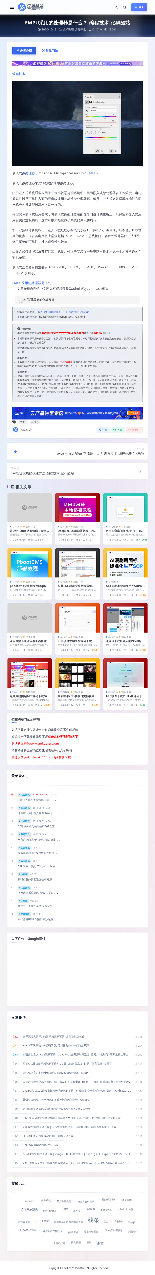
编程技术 (18, 74)
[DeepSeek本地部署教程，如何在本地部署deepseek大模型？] (77, 507)
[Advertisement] (77, 974)
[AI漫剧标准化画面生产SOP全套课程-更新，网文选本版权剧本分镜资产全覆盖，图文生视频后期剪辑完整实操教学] (125, 562)
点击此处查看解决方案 (63, 736)
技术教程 (68, 29)
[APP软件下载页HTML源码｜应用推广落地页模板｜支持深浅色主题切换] (125, 673)
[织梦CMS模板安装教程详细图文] (77, 562)
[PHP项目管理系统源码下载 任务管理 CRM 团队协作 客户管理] (77, 618)
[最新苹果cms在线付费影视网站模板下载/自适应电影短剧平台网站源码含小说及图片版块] (77, 673)
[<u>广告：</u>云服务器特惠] (77, 413)
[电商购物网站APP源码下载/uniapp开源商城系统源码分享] (29, 673)
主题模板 (65, 692)
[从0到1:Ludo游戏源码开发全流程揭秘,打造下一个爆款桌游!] (29, 507)
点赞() (136, 429)
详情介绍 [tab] (26, 50)
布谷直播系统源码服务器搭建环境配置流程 (28, 642)
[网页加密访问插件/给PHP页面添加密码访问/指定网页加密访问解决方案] (125, 507)
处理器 (30, 173)
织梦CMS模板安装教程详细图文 (76, 587)
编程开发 (80, 29)
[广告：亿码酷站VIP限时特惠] (77, 63)
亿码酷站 (26, 430)
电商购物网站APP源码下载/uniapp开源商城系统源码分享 (29, 698)
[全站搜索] (124, 7)
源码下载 (78, 637)
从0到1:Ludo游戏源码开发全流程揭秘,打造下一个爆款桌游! (29, 532)
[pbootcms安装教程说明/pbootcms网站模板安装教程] (29, 562)
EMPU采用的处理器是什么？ (33, 283)
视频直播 (30, 637)
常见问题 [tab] (52, 50)
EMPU (92, 173)
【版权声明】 (66, 362)
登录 (141, 7)
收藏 (120, 429)
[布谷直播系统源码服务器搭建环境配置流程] (29, 618)
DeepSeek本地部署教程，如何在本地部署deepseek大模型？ (77, 532)
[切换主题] (116, 7)
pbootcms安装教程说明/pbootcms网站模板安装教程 (29, 587)
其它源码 (126, 526)
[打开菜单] (12, 7)
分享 (105, 429)
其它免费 (113, 526)
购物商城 (30, 692)
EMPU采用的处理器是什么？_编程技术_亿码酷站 (63, 312)
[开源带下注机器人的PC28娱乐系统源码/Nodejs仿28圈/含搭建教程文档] (125, 618)
